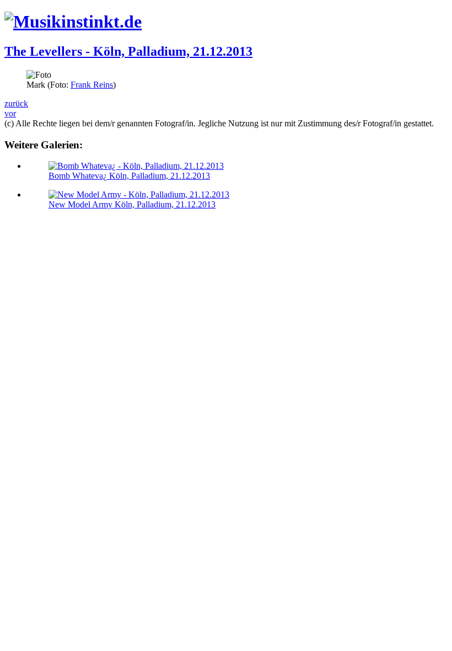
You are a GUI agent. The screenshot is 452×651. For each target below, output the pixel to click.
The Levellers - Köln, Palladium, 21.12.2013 (128, 51)
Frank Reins (92, 84)
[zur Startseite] (73, 21)
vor (10, 113)
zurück (16, 103)
